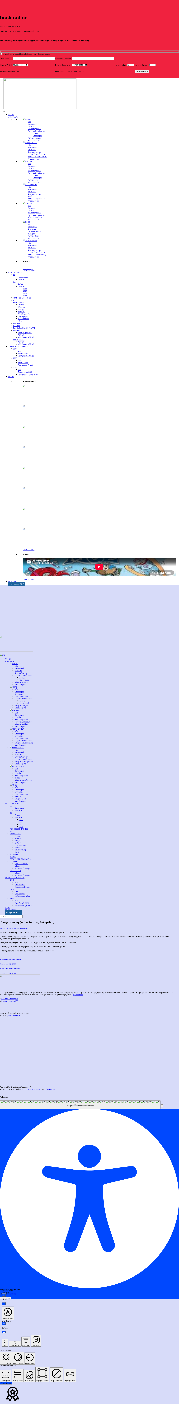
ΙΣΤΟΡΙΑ (16, 325)
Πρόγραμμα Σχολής (25, 356)
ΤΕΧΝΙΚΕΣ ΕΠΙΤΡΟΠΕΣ (22, 298)
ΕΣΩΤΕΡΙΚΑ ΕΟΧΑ (15, 272)
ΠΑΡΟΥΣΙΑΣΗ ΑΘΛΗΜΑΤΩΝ (24, 328)
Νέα (29, 122)
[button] (162, 1105)
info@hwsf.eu (50, 1089)
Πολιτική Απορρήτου (9, 999)
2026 (25, 295)
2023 (25, 288)
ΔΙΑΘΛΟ (28, 203)
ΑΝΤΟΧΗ (28, 161)
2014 (15, 349)
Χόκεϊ (20, 321)
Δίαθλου (21, 312)
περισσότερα (78, 995)
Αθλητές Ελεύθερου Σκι (37, 156)
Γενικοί (21, 305)
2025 (25, 293)
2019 (15, 358)
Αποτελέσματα (33, 140)
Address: (3, 1087)
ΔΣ (14, 281)
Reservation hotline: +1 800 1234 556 (70, 71)
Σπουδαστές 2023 (25, 372)
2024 (25, 291)
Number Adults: (121, 65)
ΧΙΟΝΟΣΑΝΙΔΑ (31, 240)
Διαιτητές (31, 233)
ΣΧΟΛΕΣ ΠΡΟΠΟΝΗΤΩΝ (18, 346)
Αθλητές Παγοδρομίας (36, 198)
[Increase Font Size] (4, 1295)
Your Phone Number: (63, 58)
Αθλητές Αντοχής (34, 180)
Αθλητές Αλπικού (34, 138)
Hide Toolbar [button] (5, 1298)
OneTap (13, 1294)
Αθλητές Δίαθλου (35, 217)
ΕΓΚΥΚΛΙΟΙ (17, 323)
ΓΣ (14, 274)
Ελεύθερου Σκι (24, 314)
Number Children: (141, 65)
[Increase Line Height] (4, 1323)
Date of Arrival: (6, 65)
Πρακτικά (21, 279)
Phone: (23, 1089)
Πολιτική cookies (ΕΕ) (9, 1001)
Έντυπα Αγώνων (34, 128)
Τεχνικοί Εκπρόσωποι (36, 131)
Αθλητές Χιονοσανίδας (37, 254)
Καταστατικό (23, 277)
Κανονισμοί (32, 124)
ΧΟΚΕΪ (27, 222)
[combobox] (80, 1104)
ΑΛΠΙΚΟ (28, 119)
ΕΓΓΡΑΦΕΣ (17, 330)
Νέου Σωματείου (25, 332)
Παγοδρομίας (23, 316)
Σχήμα (35, 133)
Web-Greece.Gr (14, 1015)
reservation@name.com (9, 71)
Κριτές (30, 196)
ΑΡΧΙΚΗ (11, 114)
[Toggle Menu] (4, 111)
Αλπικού (21, 307)
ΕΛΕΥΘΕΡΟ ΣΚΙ (31, 142)
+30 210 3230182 (33, 1089)
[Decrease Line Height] (4, 1332)
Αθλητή (21, 335)
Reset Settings (6, 1383)
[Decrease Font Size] (4, 1303)
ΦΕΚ (15, 300)
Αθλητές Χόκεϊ (33, 236)
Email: (42, 1089)
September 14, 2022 (8, 928)
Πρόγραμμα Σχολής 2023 (28, 374)
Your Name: (5, 58)
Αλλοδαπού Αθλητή (26, 337)
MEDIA (11, 376)
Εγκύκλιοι (32, 126)
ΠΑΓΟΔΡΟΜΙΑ (31, 184)
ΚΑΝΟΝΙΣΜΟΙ (18, 302)
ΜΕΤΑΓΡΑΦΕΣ (18, 339)
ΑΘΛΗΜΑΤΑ (13, 117)
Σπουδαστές (23, 353)
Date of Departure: (62, 65)
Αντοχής (21, 309)
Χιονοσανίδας (23, 319)
